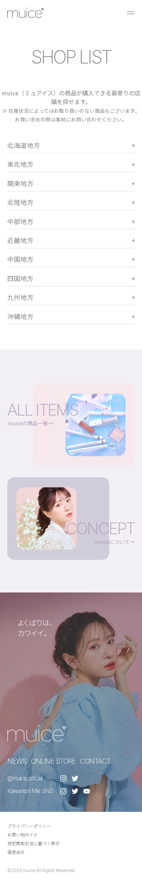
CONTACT (95, 761)
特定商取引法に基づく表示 (33, 843)
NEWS (16, 761)
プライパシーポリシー (29, 826)
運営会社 (16, 852)
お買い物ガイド (22, 834)
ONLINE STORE (53, 761)
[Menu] (131, 13)
